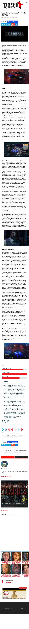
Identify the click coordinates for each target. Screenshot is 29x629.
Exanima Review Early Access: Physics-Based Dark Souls (21, 450)
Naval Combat (13, 435)
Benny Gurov (12, 17)
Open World (20, 435)
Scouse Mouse (23, 587)
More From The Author (21, 457)
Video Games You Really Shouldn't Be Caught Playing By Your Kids (16, 562)
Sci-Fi (14, 437)
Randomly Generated (7, 437)
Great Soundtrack (6, 435)
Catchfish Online (21, 608)
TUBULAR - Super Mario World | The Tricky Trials (7, 449)
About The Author (7, 457)
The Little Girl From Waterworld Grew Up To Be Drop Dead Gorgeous (6, 575)
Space (18, 437)
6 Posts (9, 468)
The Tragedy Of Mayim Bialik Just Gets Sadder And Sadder (6, 562)
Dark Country (18, 432)
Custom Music (11, 432)
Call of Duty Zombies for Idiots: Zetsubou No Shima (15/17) (13, 504)
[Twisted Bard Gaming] (12, 5)
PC (25, 435)
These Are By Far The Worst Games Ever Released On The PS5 (16, 575)
